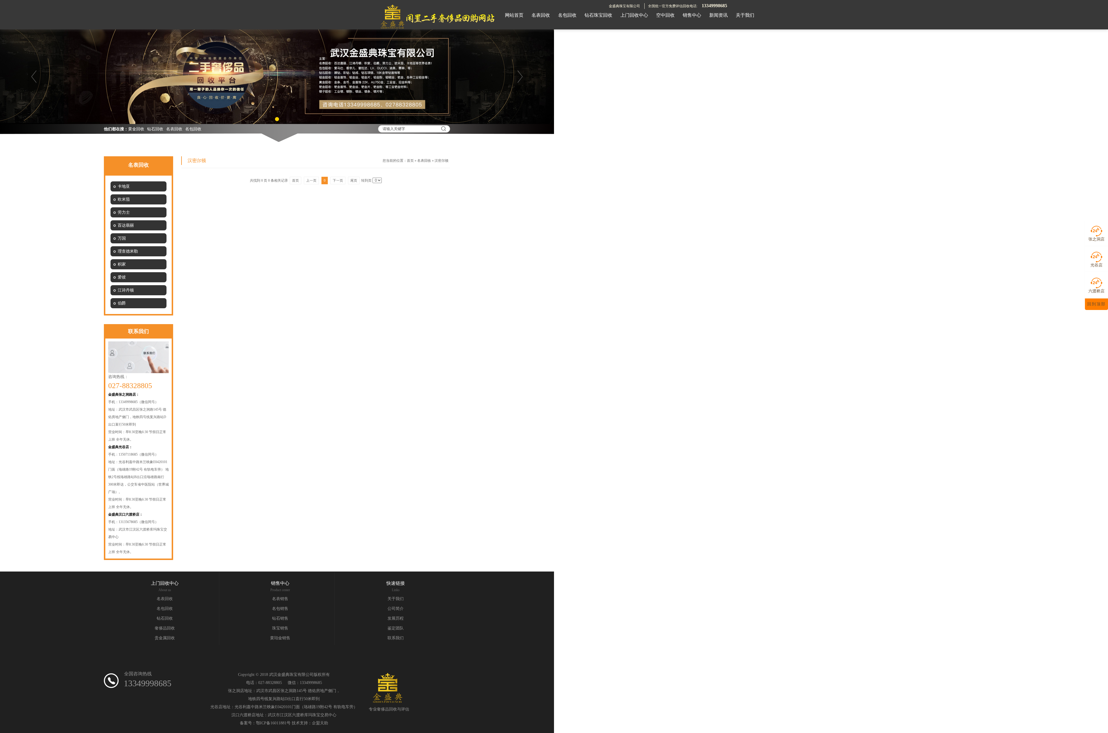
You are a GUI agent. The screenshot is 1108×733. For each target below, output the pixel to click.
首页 (410, 161)
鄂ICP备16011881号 (273, 723)
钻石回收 (155, 129)
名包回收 (193, 129)
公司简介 (396, 608)
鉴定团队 (396, 628)
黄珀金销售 (280, 638)
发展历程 (396, 618)
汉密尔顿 (441, 161)
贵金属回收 (165, 638)
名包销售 (280, 608)
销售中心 (280, 583)
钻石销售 (280, 618)
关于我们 (396, 599)
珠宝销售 (280, 628)
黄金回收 (136, 129)
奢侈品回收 (165, 628)
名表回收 (174, 129)
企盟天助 (320, 723)
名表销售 (280, 599)
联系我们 (396, 638)
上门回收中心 (165, 583)
